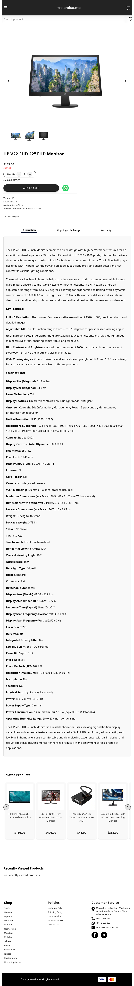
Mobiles (8, 937)
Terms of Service (55, 920)
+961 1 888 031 (103, 918)
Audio (7, 945)
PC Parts (8, 924)
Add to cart (31, 188)
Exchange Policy (55, 907)
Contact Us (53, 924)
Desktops (8, 920)
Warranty (106, 230)
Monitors (8, 932)
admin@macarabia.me (107, 927)
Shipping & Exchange (68, 230)
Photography (10, 957)
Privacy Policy (54, 916)
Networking (10, 928)
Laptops (8, 916)
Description (29, 230)
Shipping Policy (55, 912)
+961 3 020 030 (103, 922)
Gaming (8, 912)
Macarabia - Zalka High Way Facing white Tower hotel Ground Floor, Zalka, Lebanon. (113, 911)
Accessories (9, 949)
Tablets (7, 941)
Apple (7, 907)
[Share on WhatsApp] (65, 188)
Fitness (7, 953)
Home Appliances (12, 962)
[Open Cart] (128, 7)
